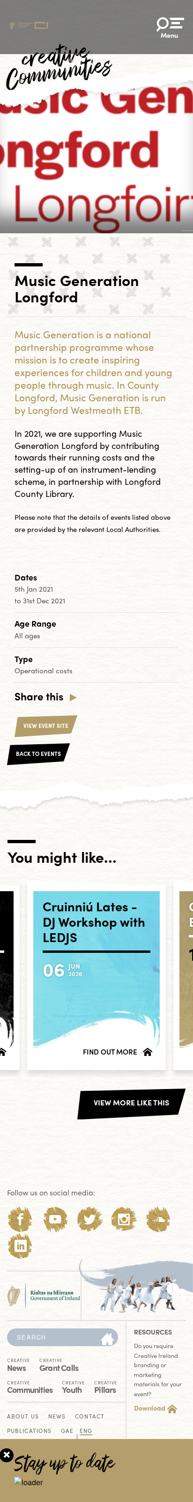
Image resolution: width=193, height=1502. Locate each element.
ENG (86, 1431)
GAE (67, 1431)
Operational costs (44, 670)
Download (149, 1407)
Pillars (105, 1386)
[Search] (107, 1340)
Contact (89, 1416)
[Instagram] (124, 1219)
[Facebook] (20, 1219)
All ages (27, 635)
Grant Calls (58, 1364)
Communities (29, 1386)
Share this (39, 696)
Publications (29, 1431)
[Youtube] (55, 1219)
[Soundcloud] (158, 1219)
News (18, 1364)
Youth (73, 1386)
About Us (23, 1416)
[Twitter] (89, 1219)
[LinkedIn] (20, 1246)
